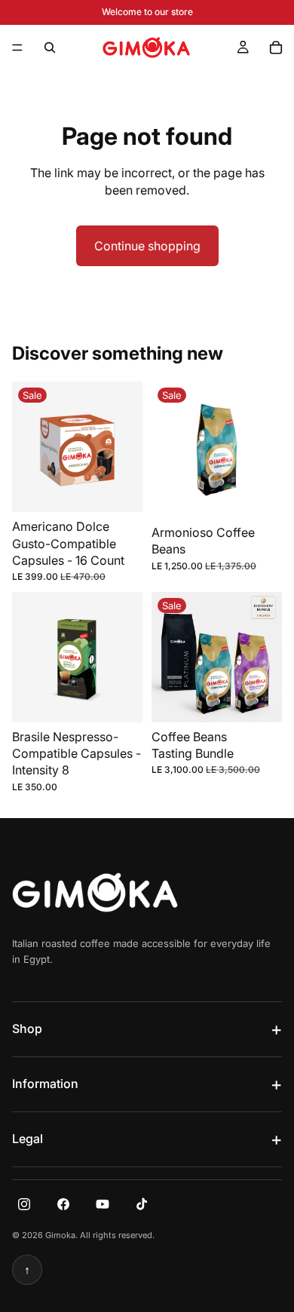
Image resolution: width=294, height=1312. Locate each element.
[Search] (49, 47)
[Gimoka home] (95, 892)
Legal (27, 1138)
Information (45, 1083)
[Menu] (17, 47)
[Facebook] (63, 1204)
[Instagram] (24, 1204)
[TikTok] (142, 1204)
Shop (27, 1028)
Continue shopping (147, 245)
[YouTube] (102, 1204)
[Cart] (275, 47)
